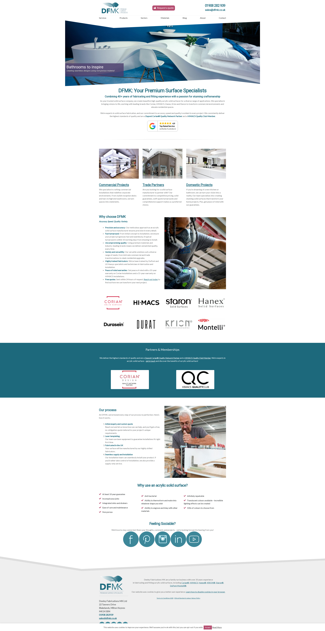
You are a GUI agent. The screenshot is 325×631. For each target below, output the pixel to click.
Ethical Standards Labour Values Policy (187, 598)
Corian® (185, 582)
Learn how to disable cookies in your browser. (205, 592)
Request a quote (165, 8)
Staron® (220, 582)
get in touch (150, 361)
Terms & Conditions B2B (165, 598)
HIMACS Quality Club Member (198, 358)
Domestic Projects (199, 185)
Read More (217, 627)
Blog (185, 18)
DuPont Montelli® (178, 585)
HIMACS (194, 582)
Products (124, 18)
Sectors (144, 18)
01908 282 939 (215, 6)
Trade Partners (153, 185)
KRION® (211, 582)
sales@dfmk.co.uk (215, 9)
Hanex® (202, 582)
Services (102, 18)
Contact (222, 18)
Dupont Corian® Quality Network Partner (162, 358)
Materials (165, 18)
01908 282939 (106, 614)
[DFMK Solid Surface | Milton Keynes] (115, 15)
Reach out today (151, 279)
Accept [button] (207, 627)
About (203, 18)
